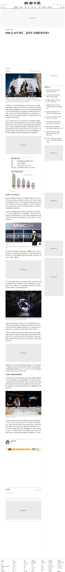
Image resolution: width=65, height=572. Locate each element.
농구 (42, 571)
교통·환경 (25, 571)
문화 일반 (50, 569)
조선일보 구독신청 (61, 562)
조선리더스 (60, 561)
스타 (49, 564)
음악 (53, 566)
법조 (24, 566)
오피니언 (2, 561)
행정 (13, 571)
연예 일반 (50, 562)
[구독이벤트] (23, 449)
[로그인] (63, 7)
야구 (42, 564)
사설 (2, 562)
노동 (24, 569)
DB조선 (59, 571)
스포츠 (42, 561)
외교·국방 (14, 569)
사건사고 (25, 564)
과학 (32, 566)
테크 (12, 29)
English (57, 4)
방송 (51, 564)
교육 (24, 568)
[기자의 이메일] (11, 443)
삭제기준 (39, 489)
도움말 (36, 489)
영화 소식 (50, 566)
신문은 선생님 (60, 566)
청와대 (14, 564)
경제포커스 (3, 571)
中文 (63, 4)
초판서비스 (60, 564)
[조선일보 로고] (32, 3)
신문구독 (53, 4)
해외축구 (42, 569)
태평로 (2, 568)
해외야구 (42, 566)
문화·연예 (50, 561)
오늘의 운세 (60, 568)
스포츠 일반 (43, 562)
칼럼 (2, 564)
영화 (50, 571)
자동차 (32, 569)
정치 (13, 561)
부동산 (32, 571)
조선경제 (7, 29)
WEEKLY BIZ (33, 562)
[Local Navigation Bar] (1, 7)
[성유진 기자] (8, 442)
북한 (13, 568)
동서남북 (2, 569)
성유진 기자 (8, 71)
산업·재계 (33, 568)
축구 (42, 568)
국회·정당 (14, 566)
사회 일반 (25, 562)
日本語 (61, 4)
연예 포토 (50, 568)
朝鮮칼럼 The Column (5, 566)
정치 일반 (14, 562)
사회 (24, 561)
